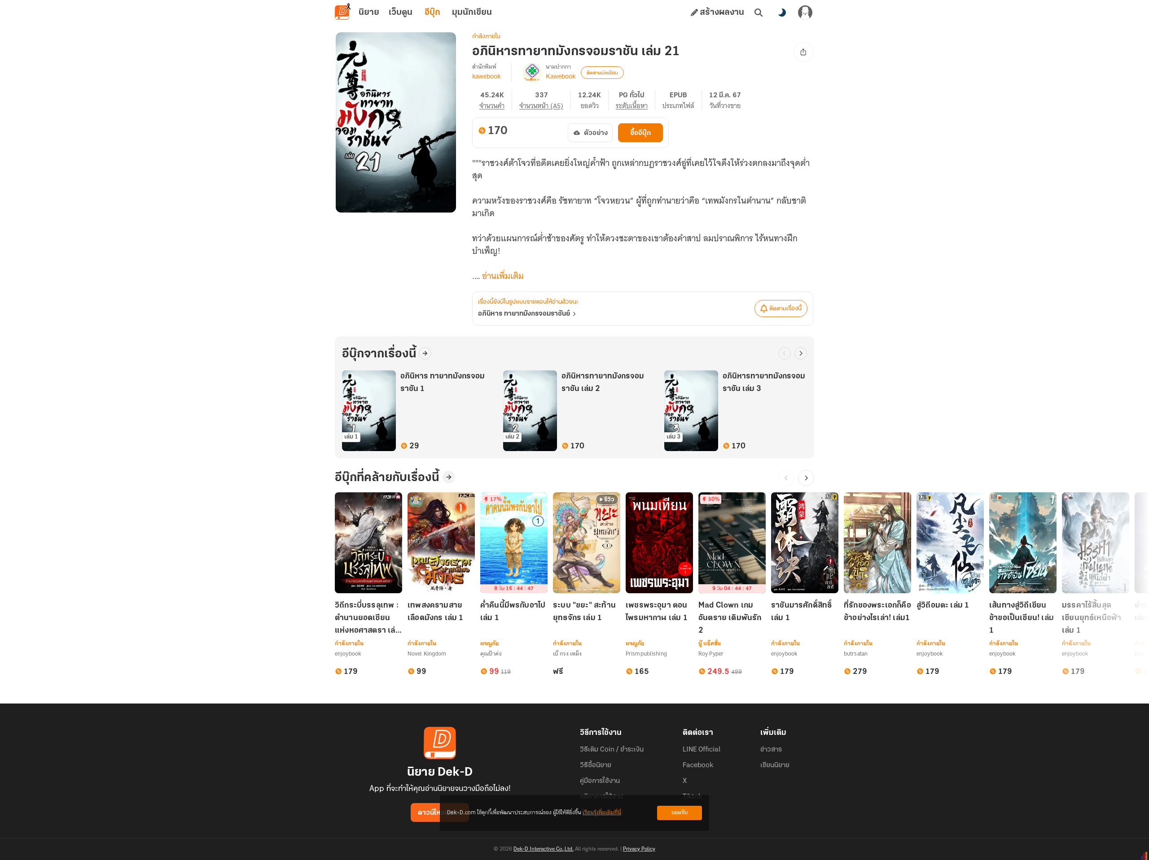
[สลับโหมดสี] (782, 13)
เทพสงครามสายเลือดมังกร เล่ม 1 (436, 612)
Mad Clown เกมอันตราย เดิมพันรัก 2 (730, 618)
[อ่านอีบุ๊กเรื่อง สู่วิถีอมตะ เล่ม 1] (950, 542)
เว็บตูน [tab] (400, 12)
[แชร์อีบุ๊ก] (803, 52)
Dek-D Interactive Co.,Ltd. (543, 849)
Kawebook (560, 76)
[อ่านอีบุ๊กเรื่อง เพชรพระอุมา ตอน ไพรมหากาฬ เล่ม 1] (659, 542)
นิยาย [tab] (369, 12)
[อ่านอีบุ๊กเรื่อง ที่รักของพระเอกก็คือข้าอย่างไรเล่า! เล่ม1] (877, 542)
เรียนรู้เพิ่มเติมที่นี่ (602, 813)
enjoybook (348, 653)
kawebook (486, 76)
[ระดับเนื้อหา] (635, 100)
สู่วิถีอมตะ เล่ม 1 (943, 606)
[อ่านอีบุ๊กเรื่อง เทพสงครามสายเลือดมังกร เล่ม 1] (441, 542)
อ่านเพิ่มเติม (503, 276)
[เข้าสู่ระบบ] (805, 13)
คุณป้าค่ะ (491, 653)
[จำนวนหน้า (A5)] (545, 100)
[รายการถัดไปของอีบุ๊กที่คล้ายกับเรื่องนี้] (806, 478)
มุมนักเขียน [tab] (472, 12)
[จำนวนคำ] (495, 100)
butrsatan (856, 653)
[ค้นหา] (758, 13)
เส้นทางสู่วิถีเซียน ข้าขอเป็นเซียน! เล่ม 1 (1021, 618)
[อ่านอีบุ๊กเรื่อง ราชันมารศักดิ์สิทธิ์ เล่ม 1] (804, 542)
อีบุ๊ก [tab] (432, 12)
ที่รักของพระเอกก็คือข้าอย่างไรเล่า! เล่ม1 (877, 612)
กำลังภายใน (486, 36)
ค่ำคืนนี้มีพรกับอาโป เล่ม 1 (512, 612)
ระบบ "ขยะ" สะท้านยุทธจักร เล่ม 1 (584, 612)
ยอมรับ (679, 813)
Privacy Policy (639, 849)
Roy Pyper (711, 653)
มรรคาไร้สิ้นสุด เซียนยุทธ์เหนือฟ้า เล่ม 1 (1091, 618)
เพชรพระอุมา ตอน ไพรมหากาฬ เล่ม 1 (657, 612)
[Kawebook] (532, 73)
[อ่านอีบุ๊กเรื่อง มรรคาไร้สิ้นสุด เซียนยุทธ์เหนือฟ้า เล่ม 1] (1095, 542)
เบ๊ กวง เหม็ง (567, 653)
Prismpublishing (646, 653)
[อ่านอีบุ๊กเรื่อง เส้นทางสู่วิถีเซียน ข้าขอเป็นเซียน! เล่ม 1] (1023, 542)
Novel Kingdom (427, 653)
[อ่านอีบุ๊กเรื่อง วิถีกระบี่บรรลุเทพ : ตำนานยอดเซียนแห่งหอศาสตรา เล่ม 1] (368, 542)
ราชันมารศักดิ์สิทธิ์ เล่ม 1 (801, 612)
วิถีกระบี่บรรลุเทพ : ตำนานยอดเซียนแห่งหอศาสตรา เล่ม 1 (367, 619)
